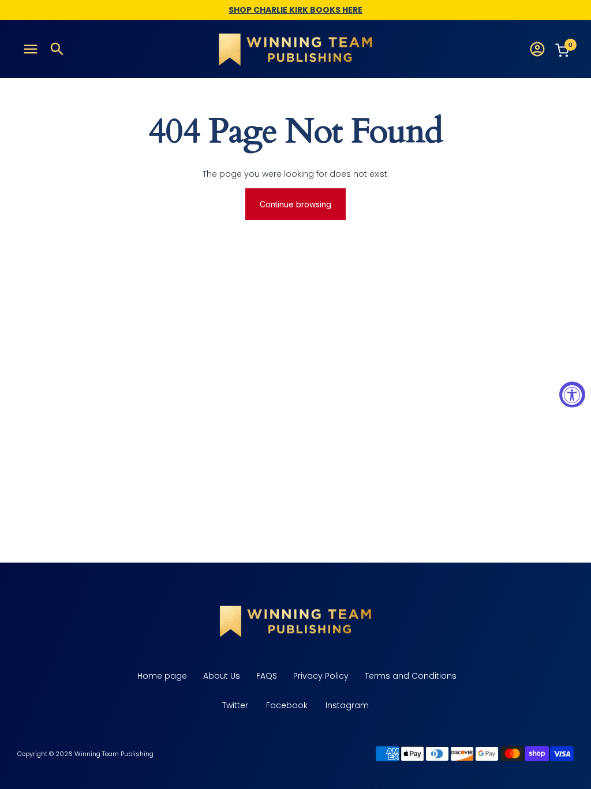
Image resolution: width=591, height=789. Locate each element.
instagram (347, 705)
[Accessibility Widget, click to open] (572, 395)
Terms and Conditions (409, 676)
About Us (220, 676)
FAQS (265, 676)
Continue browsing (295, 204)
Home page (161, 676)
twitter (235, 705)
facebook (287, 705)
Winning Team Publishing (114, 753)
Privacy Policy (320, 676)
